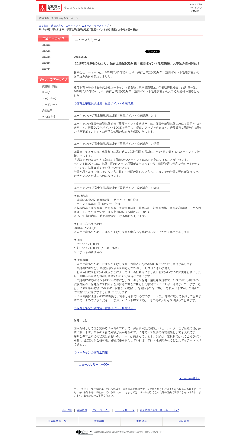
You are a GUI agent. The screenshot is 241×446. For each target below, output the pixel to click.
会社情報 (67, 410)
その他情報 (48, 116)
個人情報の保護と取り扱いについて (159, 410)
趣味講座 (183, 420)
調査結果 (47, 110)
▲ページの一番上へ (189, 378)
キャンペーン (50, 98)
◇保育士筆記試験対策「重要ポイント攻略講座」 (105, 103)
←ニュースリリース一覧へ (93, 364)
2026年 (46, 45)
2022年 (46, 69)
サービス (47, 92)
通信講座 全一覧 (57, 420)
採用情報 (82, 410)
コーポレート (50, 104)
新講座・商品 (50, 86)
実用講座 (141, 420)
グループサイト (101, 410)
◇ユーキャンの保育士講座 (91, 352)
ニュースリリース (125, 410)
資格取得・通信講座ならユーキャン (58, 25)
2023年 (46, 63)
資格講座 (99, 420)
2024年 (46, 57)
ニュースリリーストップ (95, 25)
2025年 (46, 51)
